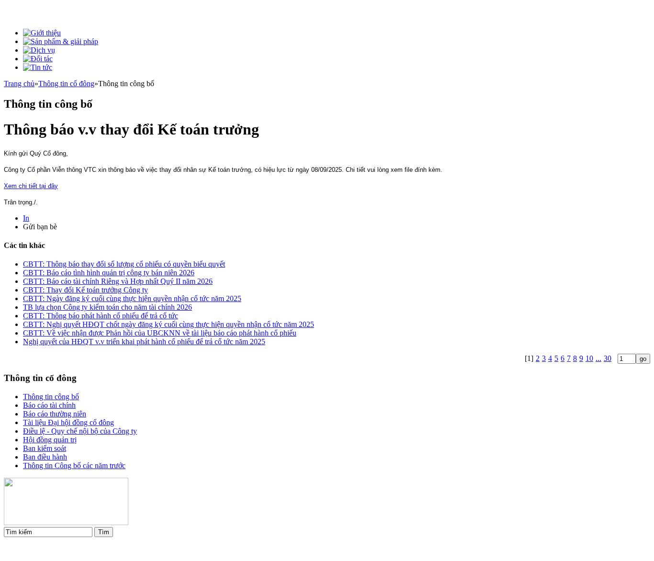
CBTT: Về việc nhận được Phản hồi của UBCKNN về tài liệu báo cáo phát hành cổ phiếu (159, 333)
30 (607, 358)
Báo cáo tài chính (49, 405)
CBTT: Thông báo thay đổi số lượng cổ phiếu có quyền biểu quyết (124, 264)
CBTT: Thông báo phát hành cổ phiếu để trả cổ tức (100, 316)
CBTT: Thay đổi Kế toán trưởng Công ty (85, 290)
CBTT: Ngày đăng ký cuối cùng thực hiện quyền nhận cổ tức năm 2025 (132, 298)
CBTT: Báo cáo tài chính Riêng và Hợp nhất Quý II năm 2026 (118, 281)
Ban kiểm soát (44, 448)
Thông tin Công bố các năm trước (74, 465)
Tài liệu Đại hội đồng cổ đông (68, 422)
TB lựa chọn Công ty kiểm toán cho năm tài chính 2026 (107, 307)
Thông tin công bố (51, 397)
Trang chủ (19, 83)
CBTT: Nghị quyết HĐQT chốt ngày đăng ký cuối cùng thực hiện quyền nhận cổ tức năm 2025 (168, 324)
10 (589, 358)
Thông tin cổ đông (66, 83)
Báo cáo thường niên (54, 414)
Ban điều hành (45, 457)
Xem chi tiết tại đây (31, 186)
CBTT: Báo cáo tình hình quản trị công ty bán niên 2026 (108, 273)
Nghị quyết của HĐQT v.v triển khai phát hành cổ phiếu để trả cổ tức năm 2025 (144, 341)
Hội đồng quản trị (50, 440)
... (598, 358)
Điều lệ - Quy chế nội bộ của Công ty (80, 431)
